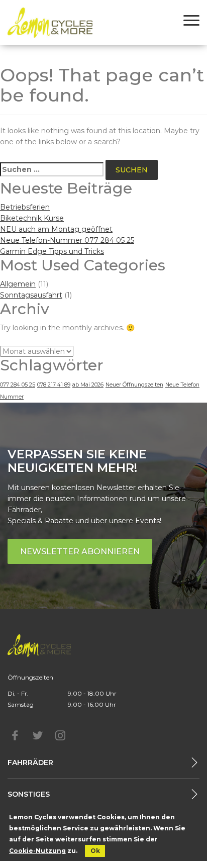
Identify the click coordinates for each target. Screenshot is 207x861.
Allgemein (18, 284)
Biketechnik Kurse (32, 218)
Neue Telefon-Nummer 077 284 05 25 (67, 240)
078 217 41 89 (53, 384)
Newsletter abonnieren (80, 551)
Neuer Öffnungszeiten (134, 384)
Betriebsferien (25, 207)
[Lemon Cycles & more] (50, 23)
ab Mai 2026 (88, 384)
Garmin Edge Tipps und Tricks (52, 251)
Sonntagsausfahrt (31, 295)
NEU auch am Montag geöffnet (56, 229)
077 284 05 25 (17, 384)
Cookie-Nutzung (37, 850)
